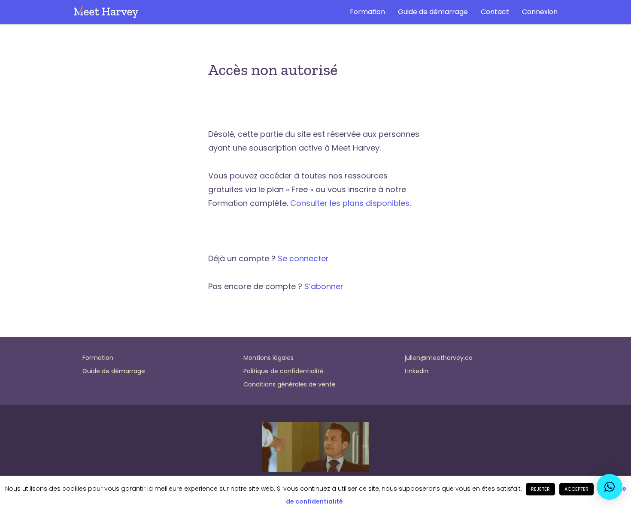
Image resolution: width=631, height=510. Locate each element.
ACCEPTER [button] (576, 489)
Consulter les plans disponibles (350, 203)
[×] (609, 487)
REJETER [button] (540, 489)
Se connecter (303, 258)
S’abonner (323, 286)
